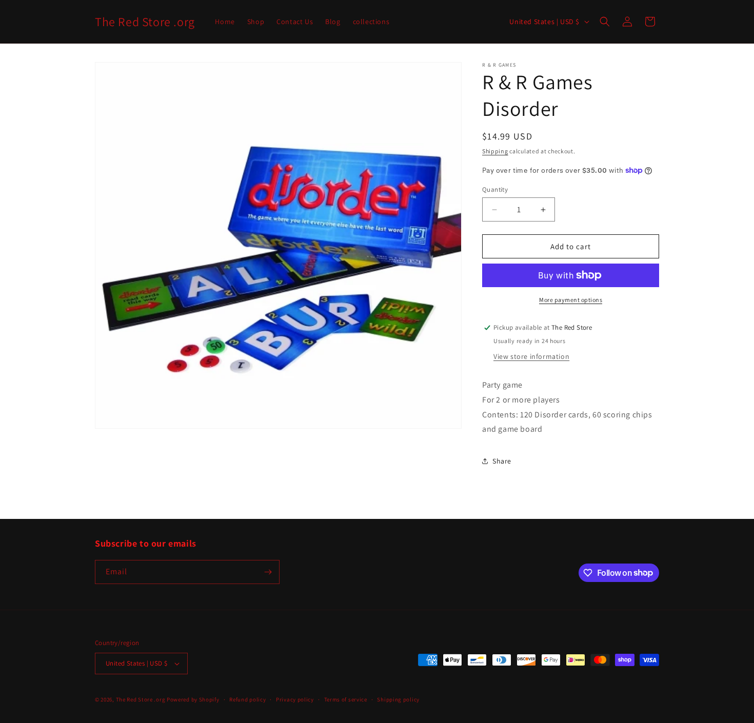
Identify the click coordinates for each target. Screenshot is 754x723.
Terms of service (345, 699)
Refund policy (247, 699)
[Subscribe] (267, 572)
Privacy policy (295, 699)
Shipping (495, 151)
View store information (531, 356)
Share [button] (501, 461)
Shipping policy (398, 699)
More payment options (570, 300)
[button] (604, 21)
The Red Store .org (141, 699)
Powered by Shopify (193, 699)
